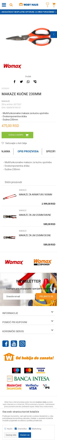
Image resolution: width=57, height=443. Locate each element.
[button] (11, 4)
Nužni (9, 429)
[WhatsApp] (28, 81)
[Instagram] (22, 343)
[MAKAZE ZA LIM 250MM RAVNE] (9, 217)
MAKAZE (6, 101)
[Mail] (41, 81)
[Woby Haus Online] (28, 4)
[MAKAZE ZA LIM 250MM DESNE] (9, 237)
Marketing (36, 429)
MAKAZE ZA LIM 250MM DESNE (35, 235)
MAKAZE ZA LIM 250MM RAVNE (35, 215)
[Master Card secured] (14, 387)
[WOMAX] (12, 66)
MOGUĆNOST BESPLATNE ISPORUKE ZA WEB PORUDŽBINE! (28, 12)
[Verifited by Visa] (32, 387)
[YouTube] (14, 343)
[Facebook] (14, 81)
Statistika (22, 429)
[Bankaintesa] (28, 378)
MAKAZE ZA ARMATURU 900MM (35, 194)
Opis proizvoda (28, 151)
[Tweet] (21, 81)
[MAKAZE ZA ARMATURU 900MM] (9, 197)
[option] (28, 12)
